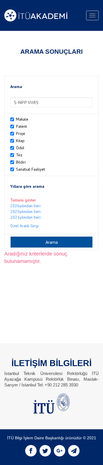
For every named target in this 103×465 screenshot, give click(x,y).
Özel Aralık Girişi (24, 225)
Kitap (20, 140)
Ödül (20, 147)
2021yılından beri (25, 217)
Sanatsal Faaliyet (30, 169)
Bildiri (21, 162)
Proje (20, 133)
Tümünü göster (23, 200)
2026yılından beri (25, 205)
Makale (22, 119)
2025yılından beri (25, 211)
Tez (19, 154)
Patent (21, 126)
